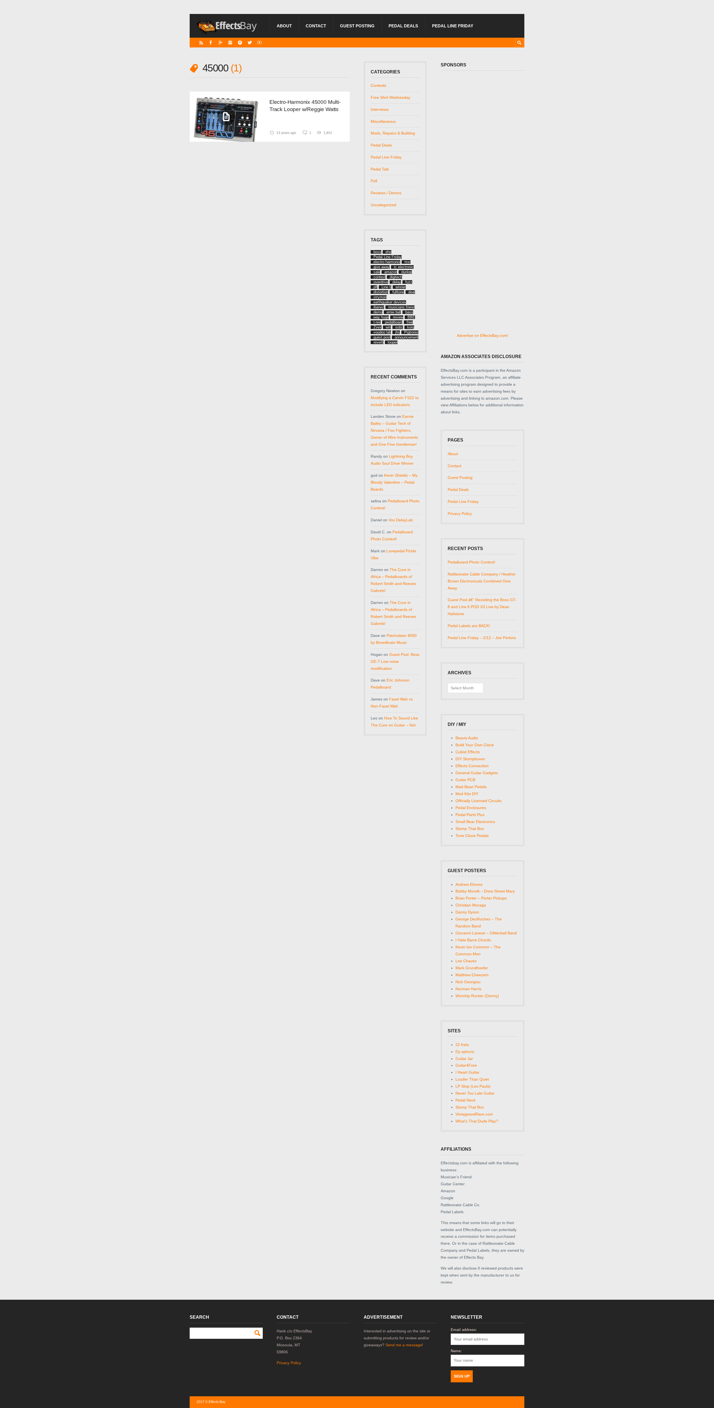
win (388, 327)
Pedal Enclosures (470, 807)
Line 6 (386, 287)
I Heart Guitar (467, 1072)
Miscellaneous (383, 121)
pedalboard (393, 322)
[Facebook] (211, 42)
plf (375, 287)
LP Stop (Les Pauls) (473, 1086)
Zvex (377, 327)
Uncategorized (383, 205)
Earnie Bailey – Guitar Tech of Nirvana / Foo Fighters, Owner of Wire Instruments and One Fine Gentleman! (394, 430)
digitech (396, 277)
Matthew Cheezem (472, 975)
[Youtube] (259, 42)
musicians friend (401, 307)
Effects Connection (472, 766)
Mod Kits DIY (466, 793)
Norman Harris (468, 989)
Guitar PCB (465, 780)
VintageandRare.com (474, 1114)
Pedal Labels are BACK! (469, 625)
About (284, 25)
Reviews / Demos (386, 193)
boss (377, 252)
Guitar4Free (466, 1065)
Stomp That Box (469, 828)
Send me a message (403, 1345)
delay (396, 282)
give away (381, 267)
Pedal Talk (380, 169)
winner (400, 287)
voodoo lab (382, 332)
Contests (378, 85)
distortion (380, 292)
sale (376, 272)
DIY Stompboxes (470, 759)
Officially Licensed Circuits (478, 800)
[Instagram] (230, 42)
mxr (407, 262)
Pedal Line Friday (452, 25)
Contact (316, 25)
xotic (399, 327)
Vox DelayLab (401, 520)
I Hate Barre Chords (473, 940)
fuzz (408, 282)
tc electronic (404, 267)
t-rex (377, 322)
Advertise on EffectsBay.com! (482, 335)
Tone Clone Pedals (472, 835)
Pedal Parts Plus (469, 814)
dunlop (406, 272)
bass (409, 312)
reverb (378, 342)
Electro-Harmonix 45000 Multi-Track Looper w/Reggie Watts (305, 105)
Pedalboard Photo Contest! (471, 562)
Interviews (380, 109)
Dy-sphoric (464, 1051)
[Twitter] (250, 42)
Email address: (464, 1330)
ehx (388, 252)
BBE (411, 317)
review (398, 317)
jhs (397, 332)
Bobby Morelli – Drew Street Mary (485, 891)
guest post (381, 337)
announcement (406, 337)
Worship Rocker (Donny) (477, 996)
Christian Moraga (470, 905)
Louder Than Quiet (472, 1079)
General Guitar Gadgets (476, 773)
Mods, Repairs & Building (393, 133)
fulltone (398, 292)
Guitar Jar (464, 1058)
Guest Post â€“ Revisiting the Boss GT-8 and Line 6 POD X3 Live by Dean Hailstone (482, 607)
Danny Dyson (467, 912)
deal (411, 292)
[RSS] (201, 42)
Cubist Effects (467, 752)
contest (379, 277)
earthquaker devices (389, 302)
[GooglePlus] (220, 42)
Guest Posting (357, 25)
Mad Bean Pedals (471, 787)
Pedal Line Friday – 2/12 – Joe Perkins (482, 637)
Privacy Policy (460, 513)
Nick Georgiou (468, 982)
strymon (380, 297)
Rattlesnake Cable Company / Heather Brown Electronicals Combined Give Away (482, 581)
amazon (390, 272)
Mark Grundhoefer (471, 968)
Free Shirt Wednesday (390, 97)
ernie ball (394, 312)
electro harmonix (386, 262)
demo (377, 312)
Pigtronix (411, 332)
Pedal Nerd (465, 1100)
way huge (381, 317)
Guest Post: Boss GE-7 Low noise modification (395, 661)
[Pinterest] (240, 42)
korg (410, 327)
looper (392, 342)
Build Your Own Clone (474, 745)
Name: (456, 1351)
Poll (374, 181)
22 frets (462, 1044)
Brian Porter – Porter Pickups (481, 898)
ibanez (378, 307)
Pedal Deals (403, 25)
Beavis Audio (466, 738)
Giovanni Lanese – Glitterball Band (486, 933)
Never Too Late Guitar (475, 1093)
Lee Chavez (466, 961)
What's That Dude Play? (476, 1121)
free (410, 322)
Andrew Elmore (469, 884)
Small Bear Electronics (475, 821)
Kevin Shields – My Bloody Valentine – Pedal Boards (394, 482)
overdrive (380, 282)
